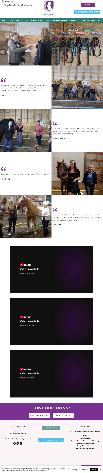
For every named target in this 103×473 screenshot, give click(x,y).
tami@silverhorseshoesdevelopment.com (17, 439)
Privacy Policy (42, 470)
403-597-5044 (9, 1)
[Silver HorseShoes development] (17, 443)
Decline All (84, 470)
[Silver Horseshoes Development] (14, 443)
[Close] (100, 469)
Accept (94, 470)
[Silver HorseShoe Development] (21, 443)
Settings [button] (75, 470)
